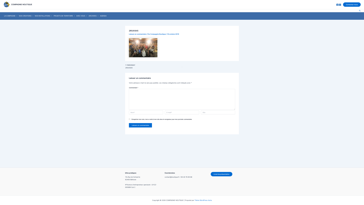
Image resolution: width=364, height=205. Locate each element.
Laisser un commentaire (137, 34)
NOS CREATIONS (25, 16)
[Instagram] (340, 5)
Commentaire (133, 87)
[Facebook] (337, 5)
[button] (352, 4)
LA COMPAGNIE (9, 16)
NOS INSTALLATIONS (42, 16)
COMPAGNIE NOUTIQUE (21, 4)
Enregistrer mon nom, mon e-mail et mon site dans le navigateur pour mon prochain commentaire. (162, 119)
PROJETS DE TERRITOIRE (63, 16)
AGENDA (103, 16)
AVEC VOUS (80, 16)
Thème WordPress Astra (203, 200)
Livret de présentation (221, 174)
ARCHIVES (93, 16)
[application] (16, 16)
